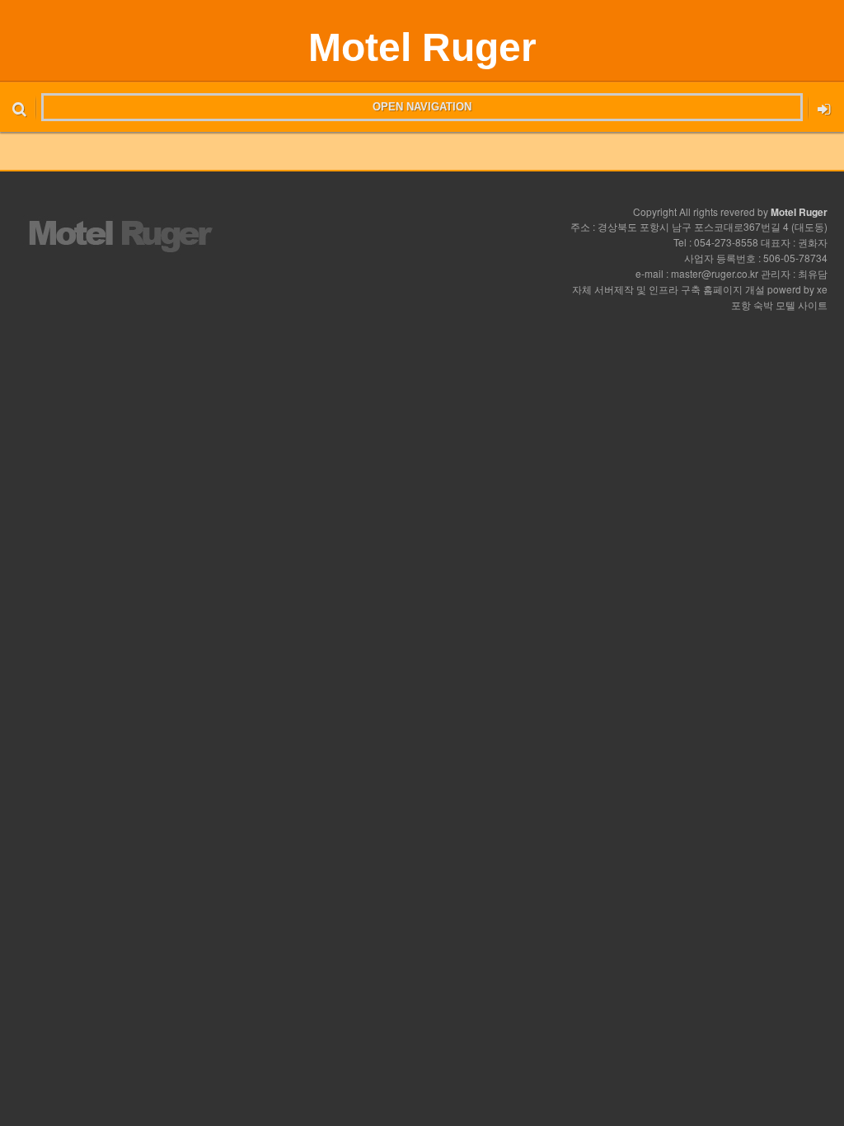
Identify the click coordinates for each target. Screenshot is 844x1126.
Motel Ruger (422, 47)
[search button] (19, 107)
